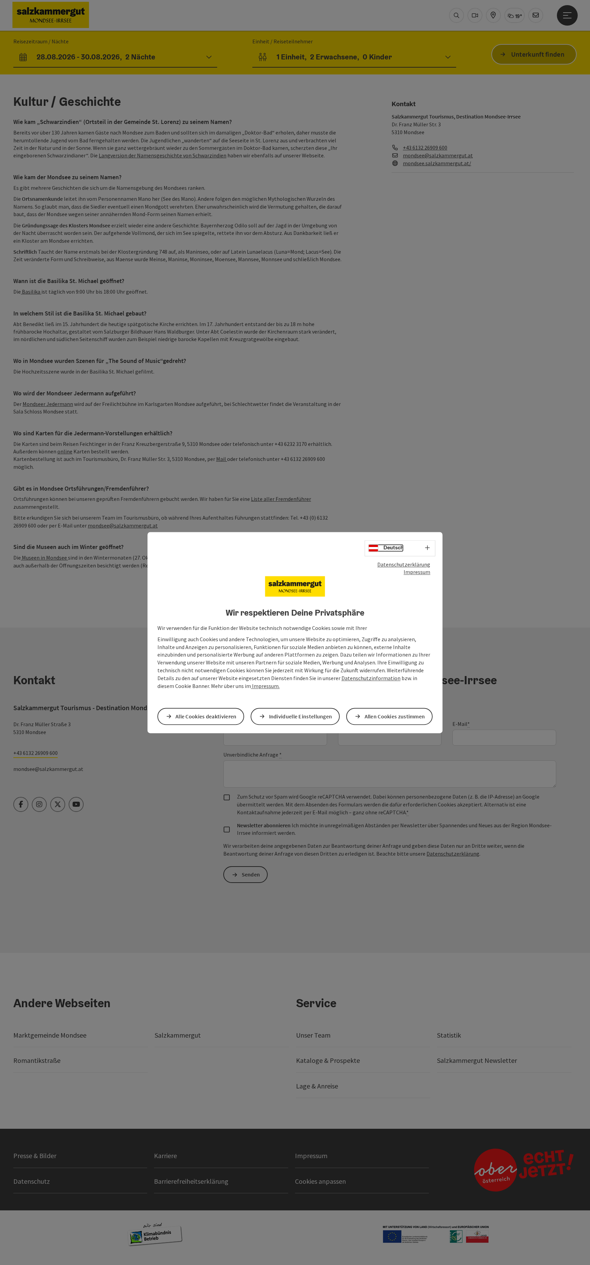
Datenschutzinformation (371, 678)
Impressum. (265, 686)
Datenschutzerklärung (403, 564)
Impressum (417, 572)
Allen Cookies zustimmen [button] (395, 716)
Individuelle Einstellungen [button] (300, 716)
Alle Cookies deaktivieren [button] (206, 716)
